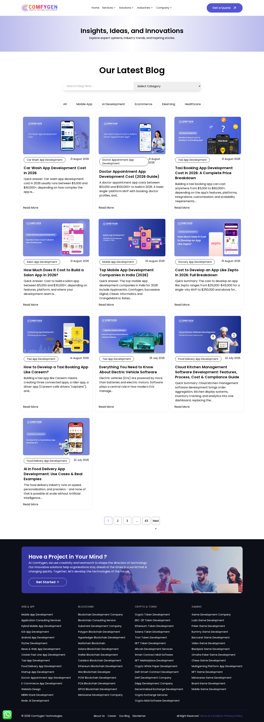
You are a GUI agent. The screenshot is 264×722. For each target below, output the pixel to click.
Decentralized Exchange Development (159, 689)
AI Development (113, 104)
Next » (156, 522)
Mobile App (84, 104)
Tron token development (151, 637)
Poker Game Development (208, 626)
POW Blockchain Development (97, 677)
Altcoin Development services (154, 649)
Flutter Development (34, 643)
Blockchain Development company (100, 614)
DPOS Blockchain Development (97, 689)
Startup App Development (37, 672)
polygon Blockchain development (99, 632)
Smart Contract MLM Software (154, 655)
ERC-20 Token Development (152, 620)
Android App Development (37, 637)
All (65, 104)
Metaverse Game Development (211, 677)
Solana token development (152, 632)
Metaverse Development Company (100, 695)
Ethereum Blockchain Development (100, 666)
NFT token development (150, 643)
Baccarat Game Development (211, 637)
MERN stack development (37, 695)
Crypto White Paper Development (156, 666)
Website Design (31, 689)
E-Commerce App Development (41, 683)
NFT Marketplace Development (154, 660)
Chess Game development (209, 660)
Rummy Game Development (210, 632)
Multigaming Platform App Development (217, 666)
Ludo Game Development (208, 620)
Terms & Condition (211, 716)
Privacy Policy (234, 716)
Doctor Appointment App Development (46, 677)
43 (146, 521)
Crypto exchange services (151, 695)
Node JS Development (35, 700)
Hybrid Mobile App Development (41, 626)
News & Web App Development (41, 649)
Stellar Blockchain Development (98, 655)
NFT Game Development (207, 672)
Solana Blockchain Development (98, 649)
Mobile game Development (209, 689)
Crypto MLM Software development (157, 700)
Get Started (45, 582)
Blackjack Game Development (211, 649)
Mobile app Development (37, 614)
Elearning (168, 104)
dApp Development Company (154, 683)
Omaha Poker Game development (213, 655)
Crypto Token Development (152, 614)
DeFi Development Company (153, 677)
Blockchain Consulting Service (97, 620)
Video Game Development (208, 643)
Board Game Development (208, 683)
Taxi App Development (35, 660)
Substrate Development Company (100, 626)
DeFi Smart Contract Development (157, 672)
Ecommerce (143, 104)
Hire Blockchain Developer (94, 672)
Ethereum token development (154, 626)
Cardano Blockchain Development (99, 660)
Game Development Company (211, 614)
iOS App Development (35, 632)
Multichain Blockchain (91, 643)
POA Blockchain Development (96, 683)
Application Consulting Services (41, 620)
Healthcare (193, 104)
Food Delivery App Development (41, 666)
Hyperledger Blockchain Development (101, 637)
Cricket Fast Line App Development (43, 655)
